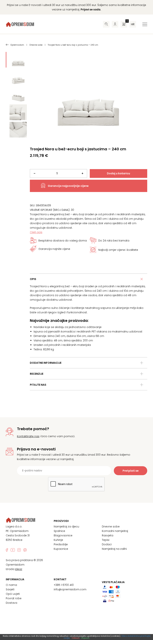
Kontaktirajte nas (28, 436)
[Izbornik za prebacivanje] (144, 24)
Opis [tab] (33, 279)
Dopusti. (85, 637)
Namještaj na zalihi (114, 549)
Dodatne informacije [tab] (45, 363)
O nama (11, 585)
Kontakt (60, 579)
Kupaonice (61, 549)
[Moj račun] (115, 24)
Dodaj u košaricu (118, 173)
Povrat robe (13, 598)
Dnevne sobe (111, 526)
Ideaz (18, 569)
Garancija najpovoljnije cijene (68, 186)
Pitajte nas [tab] (38, 385)
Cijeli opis (36, 232)
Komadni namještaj (115, 531)
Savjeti (10, 589)
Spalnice (59, 531)
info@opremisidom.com (70, 589)
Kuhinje (58, 540)
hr (133, 24)
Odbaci (75, 637)
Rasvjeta (107, 535)
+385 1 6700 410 (64, 585)
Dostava (11, 603)
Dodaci (107, 544)
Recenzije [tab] (36, 374)
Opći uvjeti (13, 594)
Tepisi (105, 540)
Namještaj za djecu (66, 526)
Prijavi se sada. (91, 9)
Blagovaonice (63, 535)
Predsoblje (61, 544)
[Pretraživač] (106, 24)
